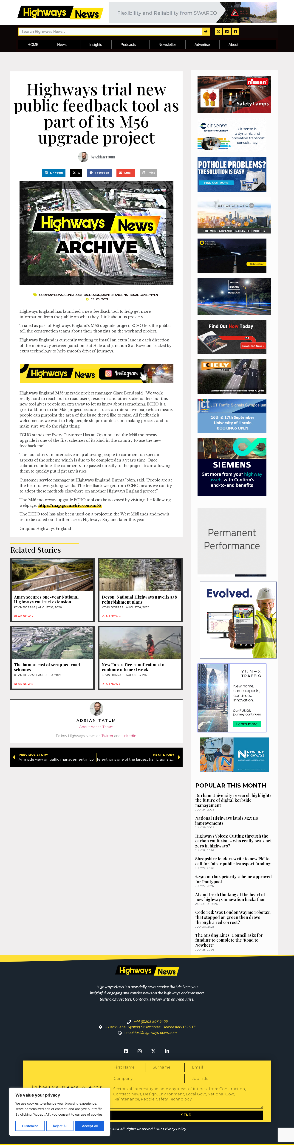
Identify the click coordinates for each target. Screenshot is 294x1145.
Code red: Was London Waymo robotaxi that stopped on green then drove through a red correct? (233, 917)
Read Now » (23, 616)
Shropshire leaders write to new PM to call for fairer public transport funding (233, 861)
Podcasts (128, 45)
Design (94, 295)
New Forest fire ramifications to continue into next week (133, 667)
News (62, 45)
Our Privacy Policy (170, 1129)
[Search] (206, 31)
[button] (53, 173)
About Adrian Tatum (96, 727)
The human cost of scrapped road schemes (47, 667)
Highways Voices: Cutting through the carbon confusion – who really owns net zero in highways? (233, 841)
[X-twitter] (218, 31)
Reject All (60, 1126)
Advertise (202, 45)
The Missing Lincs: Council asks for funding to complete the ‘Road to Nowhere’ (229, 940)
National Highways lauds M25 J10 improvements (226, 820)
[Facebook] (235, 31)
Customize (30, 1126)
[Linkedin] (227, 31)
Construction (76, 295)
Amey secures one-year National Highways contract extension (46, 599)
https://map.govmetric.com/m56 (69, 505)
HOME (33, 45)
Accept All (90, 1126)
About (233, 45)
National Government (142, 295)
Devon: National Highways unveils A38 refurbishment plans (139, 599)
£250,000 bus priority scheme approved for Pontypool (233, 879)
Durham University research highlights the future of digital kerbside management (233, 800)
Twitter (107, 736)
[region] (59, 1112)
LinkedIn (129, 736)
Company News (51, 295)
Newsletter (167, 45)
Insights (95, 45)
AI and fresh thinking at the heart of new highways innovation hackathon (230, 897)
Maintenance (111, 295)
